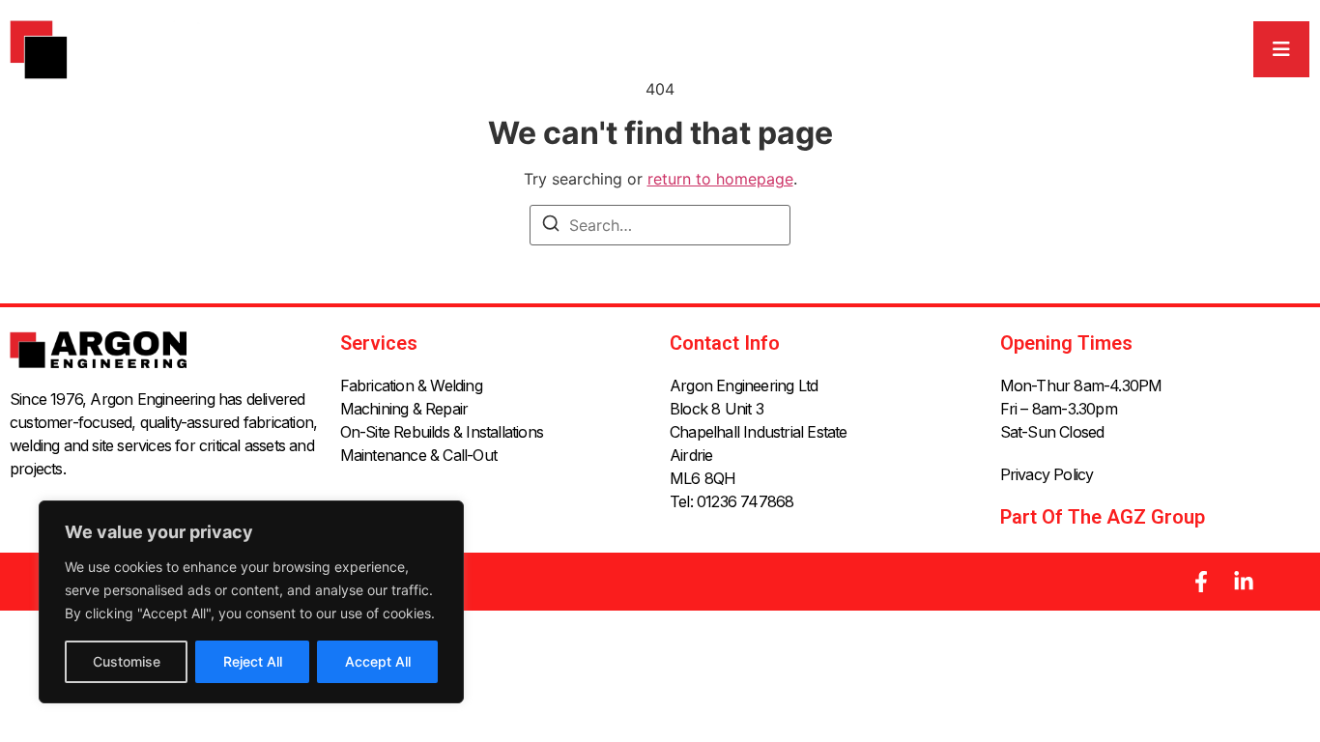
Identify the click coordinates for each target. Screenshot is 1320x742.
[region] (251, 601)
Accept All (378, 661)
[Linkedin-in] (1243, 581)
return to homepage (720, 178)
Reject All (252, 661)
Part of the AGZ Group (1102, 516)
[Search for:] (660, 225)
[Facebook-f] (1201, 581)
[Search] (551, 226)
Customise (126, 661)
